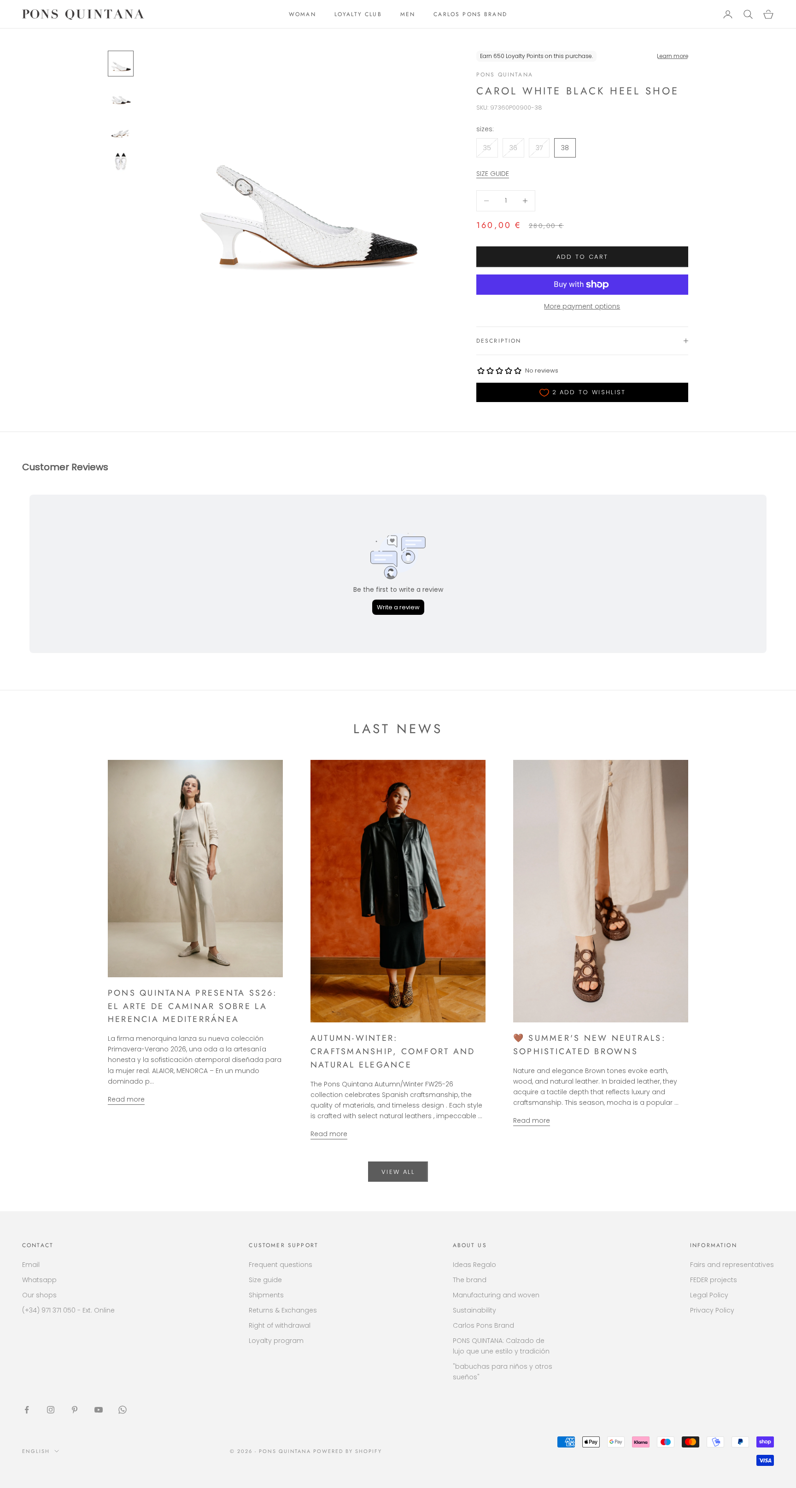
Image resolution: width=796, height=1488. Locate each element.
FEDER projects (713, 1279)
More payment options (582, 306)
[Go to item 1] (121, 63)
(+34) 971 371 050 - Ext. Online (68, 1310)
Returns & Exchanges (283, 1310)
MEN (407, 14)
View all (398, 1171)
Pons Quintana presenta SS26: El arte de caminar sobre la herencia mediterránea (192, 1006)
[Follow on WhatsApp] (122, 1409)
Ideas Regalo (474, 1264)
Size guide (265, 1279)
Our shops (39, 1295)
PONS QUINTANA (504, 74)
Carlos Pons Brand (483, 1325)
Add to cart (582, 256)
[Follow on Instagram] (50, 1409)
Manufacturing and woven (496, 1295)
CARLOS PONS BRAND (470, 14)
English (36, 1451)
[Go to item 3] (121, 130)
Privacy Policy (712, 1310)
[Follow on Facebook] (26, 1409)
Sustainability (474, 1310)
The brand (469, 1279)
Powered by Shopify (347, 1451)
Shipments (266, 1295)
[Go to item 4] (121, 163)
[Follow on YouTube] (98, 1409)
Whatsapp (39, 1279)
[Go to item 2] (121, 97)
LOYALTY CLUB (358, 14)
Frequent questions (280, 1264)
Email (31, 1264)
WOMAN (302, 14)
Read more (126, 1099)
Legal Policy (709, 1295)
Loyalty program (276, 1340)
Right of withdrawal (279, 1325)
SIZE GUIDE (492, 173)
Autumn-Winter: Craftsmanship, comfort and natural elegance (392, 1051)
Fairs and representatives (732, 1264)
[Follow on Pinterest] (74, 1409)
